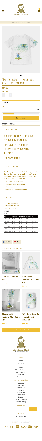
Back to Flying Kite (22, 330)
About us (21, 363)
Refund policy (21, 402)
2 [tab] (21, 75)
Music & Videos (21, 370)
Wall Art (21, 374)
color (4, 99)
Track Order (21, 395)
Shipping (21, 385)
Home (21, 360)
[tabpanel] (21, 50)
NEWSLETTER (21, 405)
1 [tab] (20, 75)
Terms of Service (21, 399)
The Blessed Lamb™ (23, 422)
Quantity (5, 91)
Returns (21, 390)
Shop (21, 365)
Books (21, 367)
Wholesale (21, 392)
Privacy (21, 397)
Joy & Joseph (21, 372)
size (3, 106)
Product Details (8, 124)
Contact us (21, 377)
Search (21, 383)
